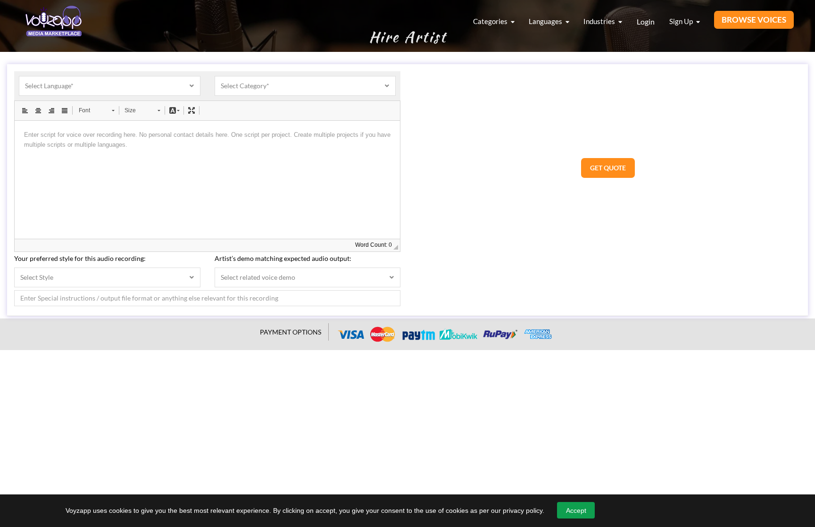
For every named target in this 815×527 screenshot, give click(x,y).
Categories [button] (491, 21)
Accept (576, 510)
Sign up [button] (681, 21)
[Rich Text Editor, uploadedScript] (207, 180)
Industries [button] (599, 21)
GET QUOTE (608, 168)
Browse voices (754, 20)
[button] (25, 110)
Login (646, 21)
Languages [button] (546, 21)
